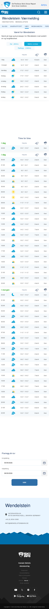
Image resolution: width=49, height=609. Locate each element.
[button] (38, 12)
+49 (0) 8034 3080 (12, 519)
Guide (5, 26)
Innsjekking (5, 458)
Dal (14, 44)
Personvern (24, 570)
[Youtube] (15, 589)
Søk (24, 482)
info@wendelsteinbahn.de (16, 523)
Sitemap (24, 578)
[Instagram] (28, 589)
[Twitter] (22, 589)
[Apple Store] (31, 596)
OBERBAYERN (8, 22)
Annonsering (25, 566)
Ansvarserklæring (24, 573)
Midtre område (33, 44)
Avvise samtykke (24, 583)
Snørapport (16, 26)
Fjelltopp (24, 48)
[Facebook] (34, 589)
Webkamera (36, 26)
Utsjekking (5, 468)
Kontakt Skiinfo (24, 563)
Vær (27, 26)
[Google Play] (19, 596)
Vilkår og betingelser (24, 575)
